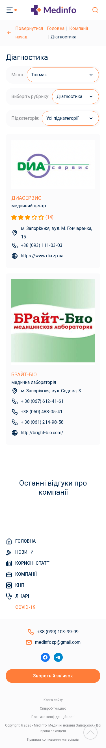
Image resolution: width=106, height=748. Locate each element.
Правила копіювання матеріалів (53, 740)
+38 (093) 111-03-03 (41, 245)
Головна (55, 28)
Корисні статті (33, 563)
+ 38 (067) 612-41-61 (42, 401)
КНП (19, 585)
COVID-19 (25, 607)
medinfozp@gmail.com (58, 642)
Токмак (39, 74)
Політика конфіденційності (53, 717)
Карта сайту (53, 700)
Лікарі (22, 596)
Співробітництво (53, 708)
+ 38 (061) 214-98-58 (42, 422)
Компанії (78, 28)
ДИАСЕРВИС (26, 198)
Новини (24, 552)
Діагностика (69, 96)
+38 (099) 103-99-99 (58, 631)
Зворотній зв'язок (53, 676)
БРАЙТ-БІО (24, 374)
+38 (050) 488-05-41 (41, 411)
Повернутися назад (29, 33)
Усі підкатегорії (62, 118)
